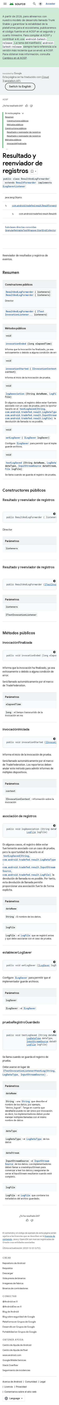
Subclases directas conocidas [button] (30, 229)
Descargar (8, 1273)
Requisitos (8, 1268)
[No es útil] (31, 105)
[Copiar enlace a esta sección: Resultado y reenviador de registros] (6, 505)
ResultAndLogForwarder (20, 291)
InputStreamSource (29, 465)
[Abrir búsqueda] (34, 4)
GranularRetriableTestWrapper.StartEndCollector (30, 230)
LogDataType (34, 1038)
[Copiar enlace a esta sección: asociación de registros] (39, 816)
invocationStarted (17, 368)
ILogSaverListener (14, 186)
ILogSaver (30, 437)
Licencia (8, 1386)
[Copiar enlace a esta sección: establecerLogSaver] (35, 953)
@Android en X (10, 1301)
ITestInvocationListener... (24, 313)
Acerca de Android (12, 1381)
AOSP (5, 99)
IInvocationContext (44, 368)
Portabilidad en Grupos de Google (20, 1331)
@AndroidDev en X (12, 1306)
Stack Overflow (10, 1365)
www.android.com (12, 1355)
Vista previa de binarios (14, 1278)
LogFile (54, 393)
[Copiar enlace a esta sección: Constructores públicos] (50, 491)
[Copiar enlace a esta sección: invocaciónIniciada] (32, 730)
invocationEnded (16, 343)
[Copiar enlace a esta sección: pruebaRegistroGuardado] (43, 1022)
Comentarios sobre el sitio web (20, 1392)
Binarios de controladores (15, 1288)
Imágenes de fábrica (13, 1283)
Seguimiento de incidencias (16, 1370)
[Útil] (26, 105)
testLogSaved (14, 462)
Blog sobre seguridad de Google (19, 1316)
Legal (42, 1381)
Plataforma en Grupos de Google (19, 1321)
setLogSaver (13, 437)
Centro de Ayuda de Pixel (15, 1350)
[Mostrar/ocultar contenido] (23, 113)
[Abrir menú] (5, 4)
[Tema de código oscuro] (54, 514)
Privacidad (21, 1386)
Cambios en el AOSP (15, 58)
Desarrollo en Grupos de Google (19, 1326)
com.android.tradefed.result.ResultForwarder (35, 205)
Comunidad (31, 1381)
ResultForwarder (26, 182)
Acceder (50, 3)
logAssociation (15, 393)
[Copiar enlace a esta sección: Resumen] (23, 273)
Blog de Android (11, 1311)
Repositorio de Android (14, 1263)
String (26, 1101)
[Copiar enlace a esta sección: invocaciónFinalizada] (35, 643)
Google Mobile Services (14, 1360)
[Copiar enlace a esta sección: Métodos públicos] (39, 633)
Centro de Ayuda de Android (17, 1345)
